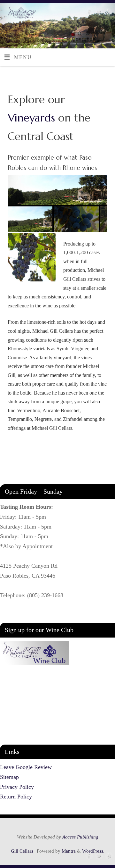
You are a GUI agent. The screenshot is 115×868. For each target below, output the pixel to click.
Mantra (69, 851)
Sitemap (9, 777)
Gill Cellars (22, 851)
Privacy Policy (17, 787)
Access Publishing (80, 836)
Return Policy (16, 796)
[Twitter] (98, 13)
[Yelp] (107, 13)
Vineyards (31, 118)
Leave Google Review (26, 767)
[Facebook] (88, 13)
